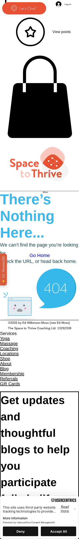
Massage (9, 343)
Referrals (9, 378)
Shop (5, 358)
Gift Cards (10, 383)
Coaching (9, 348)
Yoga (5, 338)
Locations (9, 353)
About (5, 363)
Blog (4, 368)
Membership (12, 373)
